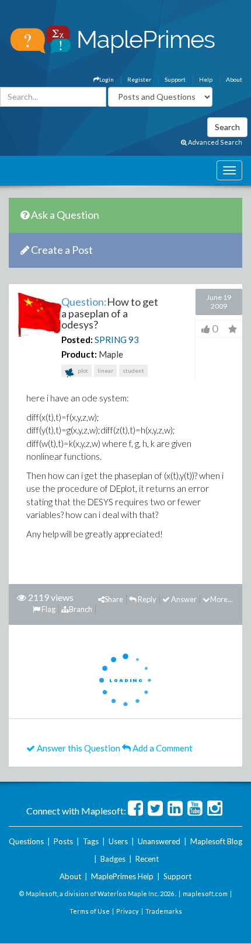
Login (106, 79)
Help (205, 79)
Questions (26, 841)
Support (175, 79)
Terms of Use (89, 911)
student (133, 370)
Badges (113, 858)
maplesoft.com (205, 893)
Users (118, 841)
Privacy (127, 911)
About (234, 79)
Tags (91, 841)
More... (221, 599)
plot (82, 370)
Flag (47, 609)
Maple (111, 354)
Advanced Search (214, 142)
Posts (63, 841)
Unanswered (159, 841)
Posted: (77, 339)
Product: (79, 354)
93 (133, 339)
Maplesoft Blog (216, 841)
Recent (147, 858)
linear (105, 370)
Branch (80, 609)
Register (139, 79)
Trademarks (163, 911)
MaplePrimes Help (122, 876)
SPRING (111, 339)
